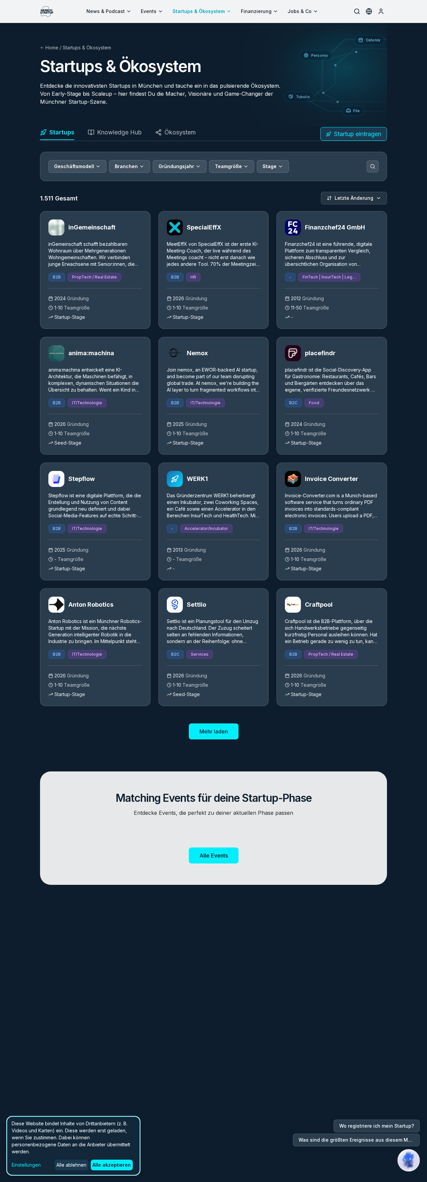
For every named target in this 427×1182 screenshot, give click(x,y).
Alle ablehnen (71, 1165)
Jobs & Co (300, 11)
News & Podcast (105, 11)
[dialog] (73, 1145)
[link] (95, 270)
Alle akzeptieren (111, 1165)
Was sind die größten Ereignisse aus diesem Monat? (359, 1140)
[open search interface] (357, 11)
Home (51, 47)
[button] (408, 1160)
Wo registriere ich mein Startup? (376, 1126)
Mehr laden (213, 731)
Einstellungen (26, 1165)
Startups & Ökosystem (198, 11)
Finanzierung (256, 11)
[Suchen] (373, 166)
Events (148, 11)
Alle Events (213, 855)
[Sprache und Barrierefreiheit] (369, 11)
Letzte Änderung (354, 198)
